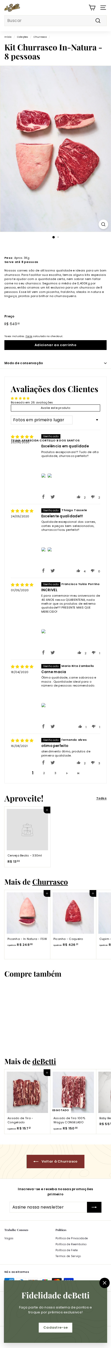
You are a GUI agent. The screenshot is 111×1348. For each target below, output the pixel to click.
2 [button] (44, 773)
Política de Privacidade (72, 1238)
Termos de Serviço (68, 1256)
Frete (29, 336)
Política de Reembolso (71, 1244)
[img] (22, 437)
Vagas (8, 1238)
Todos (101, 798)
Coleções (22, 36)
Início (8, 36)
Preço (9, 316)
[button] (43, 497)
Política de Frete (67, 1250)
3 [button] (55, 773)
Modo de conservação (23, 363)
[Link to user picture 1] (43, 475)
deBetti (44, 1061)
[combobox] (55, 20)
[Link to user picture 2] (49, 475)
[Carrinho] (92, 7)
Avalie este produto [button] (55, 408)
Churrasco (40, 36)
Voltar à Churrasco (59, 1161)
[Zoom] (103, 224)
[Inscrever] (94, 1207)
